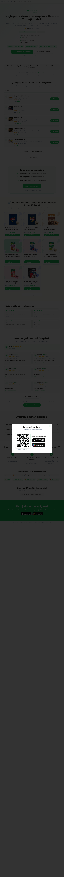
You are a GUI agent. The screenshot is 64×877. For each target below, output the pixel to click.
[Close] (50, 426)
